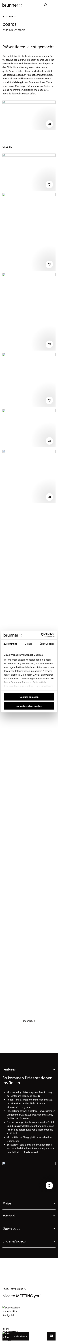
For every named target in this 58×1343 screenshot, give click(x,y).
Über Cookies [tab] (47, 643)
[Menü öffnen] (53, 5)
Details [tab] (28, 643)
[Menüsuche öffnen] (45, 5)
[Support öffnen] (51, 1336)
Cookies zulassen (29, 696)
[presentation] (29, 1069)
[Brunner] (12, 5)
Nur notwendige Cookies (29, 706)
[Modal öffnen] (29, 115)
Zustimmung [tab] (10, 643)
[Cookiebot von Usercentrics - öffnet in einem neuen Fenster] (41, 635)
